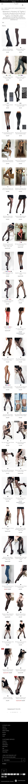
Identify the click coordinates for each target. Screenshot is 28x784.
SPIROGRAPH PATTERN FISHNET (8, 274)
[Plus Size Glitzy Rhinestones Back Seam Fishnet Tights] (8, 458)
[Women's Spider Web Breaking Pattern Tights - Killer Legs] (21, 516)
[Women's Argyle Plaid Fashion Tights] (8, 65)
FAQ (3, 748)
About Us (4, 727)
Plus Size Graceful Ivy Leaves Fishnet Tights (20, 359)
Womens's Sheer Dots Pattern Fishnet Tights (8, 217)
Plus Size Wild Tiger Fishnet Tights (8, 443)
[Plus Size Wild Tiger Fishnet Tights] (8, 430)
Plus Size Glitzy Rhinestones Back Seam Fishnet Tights (8, 471)
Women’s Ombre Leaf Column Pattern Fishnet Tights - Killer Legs (8, 245)
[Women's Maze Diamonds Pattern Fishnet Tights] (8, 602)
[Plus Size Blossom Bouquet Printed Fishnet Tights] (21, 374)
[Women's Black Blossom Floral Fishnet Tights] (21, 204)
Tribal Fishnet (21, 300)
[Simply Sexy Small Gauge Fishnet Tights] (21, 458)
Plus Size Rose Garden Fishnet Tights (21, 443)
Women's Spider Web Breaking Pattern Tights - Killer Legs (20, 529)
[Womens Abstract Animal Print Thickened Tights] (21, 120)
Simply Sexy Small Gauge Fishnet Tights (20, 471)
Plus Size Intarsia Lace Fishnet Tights (21, 329)
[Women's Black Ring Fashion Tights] (21, 37)
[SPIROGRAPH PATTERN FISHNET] (8, 261)
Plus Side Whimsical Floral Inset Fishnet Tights (8, 359)
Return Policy (4, 742)
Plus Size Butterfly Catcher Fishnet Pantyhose (8, 133)
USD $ (4, 770)
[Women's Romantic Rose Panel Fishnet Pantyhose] (21, 176)
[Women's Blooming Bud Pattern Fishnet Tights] (8, 657)
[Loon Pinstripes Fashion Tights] (8, 93)
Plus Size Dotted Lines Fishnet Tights (21, 499)
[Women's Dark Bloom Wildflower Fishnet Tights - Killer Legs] (8, 545)
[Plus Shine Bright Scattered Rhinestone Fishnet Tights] (21, 402)
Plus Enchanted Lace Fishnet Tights (8, 499)
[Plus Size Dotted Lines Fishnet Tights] (21, 486)
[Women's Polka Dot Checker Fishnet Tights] (8, 685)
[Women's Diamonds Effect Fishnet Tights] (21, 232)
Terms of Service (5, 750)
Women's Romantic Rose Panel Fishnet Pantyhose (20, 189)
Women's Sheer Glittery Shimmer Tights (21, 78)
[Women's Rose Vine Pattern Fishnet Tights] (21, 574)
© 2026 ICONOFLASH (5, 781)
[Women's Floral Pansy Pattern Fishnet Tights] (21, 602)
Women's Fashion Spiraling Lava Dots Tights (21, 105)
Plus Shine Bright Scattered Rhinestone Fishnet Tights (21, 415)
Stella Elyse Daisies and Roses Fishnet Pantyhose (7, 189)
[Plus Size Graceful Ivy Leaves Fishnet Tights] (21, 347)
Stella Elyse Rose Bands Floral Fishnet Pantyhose (7, 161)
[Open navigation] (2, 4)
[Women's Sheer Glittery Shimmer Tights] (21, 65)
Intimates (4, 734)
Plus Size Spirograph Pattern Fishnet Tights (8, 387)
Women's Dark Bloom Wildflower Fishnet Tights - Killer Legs (8, 558)
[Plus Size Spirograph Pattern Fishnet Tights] (8, 374)
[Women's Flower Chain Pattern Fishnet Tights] (21, 657)
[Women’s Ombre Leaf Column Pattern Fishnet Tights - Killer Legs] (8, 232)
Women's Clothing (5, 730)
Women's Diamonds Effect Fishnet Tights (21, 245)
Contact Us (4, 741)
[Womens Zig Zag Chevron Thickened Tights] (8, 574)
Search (3, 736)
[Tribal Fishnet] (21, 289)
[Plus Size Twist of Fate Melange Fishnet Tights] (8, 402)
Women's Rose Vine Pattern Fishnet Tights (21, 587)
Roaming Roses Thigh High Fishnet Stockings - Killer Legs (21, 558)
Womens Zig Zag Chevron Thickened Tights (8, 587)
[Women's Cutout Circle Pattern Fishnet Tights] (21, 685)
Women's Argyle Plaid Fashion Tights (8, 78)
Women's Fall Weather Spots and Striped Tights (7, 50)
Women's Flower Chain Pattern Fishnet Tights (21, 670)
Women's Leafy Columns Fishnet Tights (20, 642)
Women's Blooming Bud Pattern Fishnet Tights (8, 670)
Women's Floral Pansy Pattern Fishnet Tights (21, 615)
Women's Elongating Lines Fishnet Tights (8, 642)
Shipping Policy (5, 744)
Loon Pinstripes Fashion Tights (8, 105)
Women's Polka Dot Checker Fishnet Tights (8, 698)
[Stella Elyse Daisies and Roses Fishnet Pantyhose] (8, 176)
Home (2, 8)
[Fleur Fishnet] (8, 316)
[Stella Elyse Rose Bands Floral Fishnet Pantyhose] (8, 148)
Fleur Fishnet (8, 328)
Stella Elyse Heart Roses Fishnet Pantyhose (20, 161)
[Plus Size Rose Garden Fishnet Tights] (21, 430)
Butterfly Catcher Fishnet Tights (20, 274)
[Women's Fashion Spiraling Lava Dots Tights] (21, 93)
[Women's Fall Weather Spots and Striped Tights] (8, 37)
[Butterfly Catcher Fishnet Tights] (21, 261)
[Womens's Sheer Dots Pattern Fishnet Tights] (8, 204)
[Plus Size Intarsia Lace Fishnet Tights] (21, 316)
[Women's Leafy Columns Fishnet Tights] (21, 630)
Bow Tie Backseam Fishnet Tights (8, 529)
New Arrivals (4, 728)
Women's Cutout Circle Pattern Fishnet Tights (21, 698)
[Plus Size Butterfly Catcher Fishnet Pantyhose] (8, 120)
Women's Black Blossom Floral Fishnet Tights (20, 217)
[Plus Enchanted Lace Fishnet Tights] (8, 486)
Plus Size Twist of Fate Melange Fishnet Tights (8, 415)
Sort (3, 22)
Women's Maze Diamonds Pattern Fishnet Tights (8, 615)
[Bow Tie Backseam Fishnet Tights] (8, 516)
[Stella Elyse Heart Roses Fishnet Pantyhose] (21, 148)
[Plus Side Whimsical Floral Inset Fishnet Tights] (8, 347)
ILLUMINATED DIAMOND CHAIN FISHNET (7, 301)
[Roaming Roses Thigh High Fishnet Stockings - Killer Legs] (21, 545)
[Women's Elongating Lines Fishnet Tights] (8, 630)
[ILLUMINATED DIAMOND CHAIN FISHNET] (8, 289)
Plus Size (4, 732)
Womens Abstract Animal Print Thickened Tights (20, 133)
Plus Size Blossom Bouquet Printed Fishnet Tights (21, 387)
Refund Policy (4, 746)
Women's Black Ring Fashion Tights (20, 50)
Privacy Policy (4, 751)
